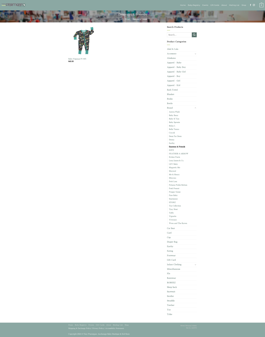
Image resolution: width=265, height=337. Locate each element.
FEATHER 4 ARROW (178, 154)
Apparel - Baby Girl (176, 72)
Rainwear (171, 278)
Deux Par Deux (175, 136)
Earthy (172, 143)
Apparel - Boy (173, 76)
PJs (168, 274)
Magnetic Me (174, 167)
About (224, 5)
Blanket (170, 94)
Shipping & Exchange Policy (79, 328)
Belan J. (172, 126)
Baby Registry (194, 5)
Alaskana (171, 58)
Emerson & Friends (177, 147)
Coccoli (172, 133)
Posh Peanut (174, 188)
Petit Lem (173, 181)
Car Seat (171, 228)
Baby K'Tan (174, 119)
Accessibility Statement (114, 328)
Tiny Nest (173, 209)
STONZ (172, 202)
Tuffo (171, 213)
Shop (244, 5)
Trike (169, 314)
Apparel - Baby (174, 63)
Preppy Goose (175, 192)
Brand (127, 19)
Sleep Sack (172, 287)
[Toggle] (195, 53)
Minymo (172, 178)
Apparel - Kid (173, 85)
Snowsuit (171, 292)
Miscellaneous (173, 269)
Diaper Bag (172, 242)
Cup (169, 237)
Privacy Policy (98, 328)
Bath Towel (172, 90)
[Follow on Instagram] (254, 5)
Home (183, 5)
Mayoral (172, 171)
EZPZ (171, 150)
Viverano (173, 220)
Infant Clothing (174, 265)
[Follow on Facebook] (251, 5)
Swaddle (171, 301)
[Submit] (194, 34)
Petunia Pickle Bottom (178, 185)
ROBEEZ (171, 283)
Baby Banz (173, 115)
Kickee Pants (174, 157)
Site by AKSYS (191, 328)
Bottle (170, 103)
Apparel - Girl (173, 81)
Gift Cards (214, 5)
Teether (170, 305)
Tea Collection (175, 206)
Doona (171, 140)
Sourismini (173, 199)
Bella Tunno (174, 129)
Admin (194, 325)
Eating (170, 251)
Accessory (171, 54)
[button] (261, 5)
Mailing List (234, 5)
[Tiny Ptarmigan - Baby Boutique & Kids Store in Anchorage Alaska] (13, 5)
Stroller (170, 296)
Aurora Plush (174, 112)
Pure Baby (173, 195)
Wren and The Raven (178, 223)
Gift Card (171, 260)
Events (205, 5)
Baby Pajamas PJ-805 (77, 59)
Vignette (172, 216)
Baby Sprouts (174, 122)
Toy (169, 310)
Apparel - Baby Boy (176, 67)
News (182, 325)
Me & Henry (174, 174)
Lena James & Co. (176, 161)
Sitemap (188, 325)
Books (170, 99)
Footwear (171, 256)
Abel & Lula (172, 49)
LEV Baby (173, 164)
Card (169, 233)
